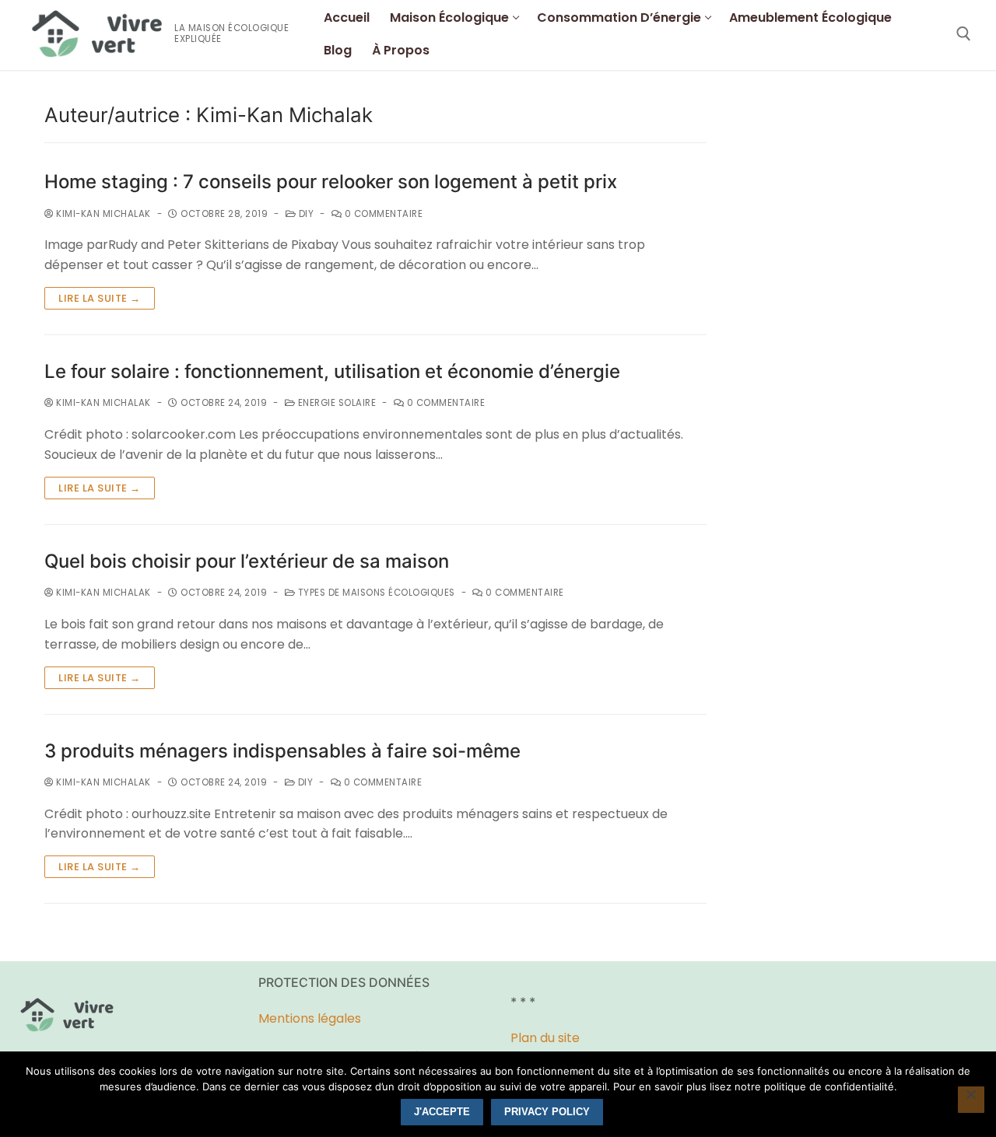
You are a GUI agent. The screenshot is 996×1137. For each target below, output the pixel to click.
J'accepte (442, 1112)
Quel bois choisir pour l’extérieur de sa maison (246, 561)
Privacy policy (547, 1112)
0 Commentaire (382, 214)
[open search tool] (963, 33)
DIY (305, 214)
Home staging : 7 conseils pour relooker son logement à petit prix (330, 181)
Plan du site (545, 1038)
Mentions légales (311, 1018)
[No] (971, 1099)
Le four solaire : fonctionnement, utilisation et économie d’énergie (332, 371)
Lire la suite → (99, 298)
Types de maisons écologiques (375, 592)
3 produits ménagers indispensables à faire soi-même (282, 751)
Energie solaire (335, 403)
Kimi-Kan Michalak (102, 214)
